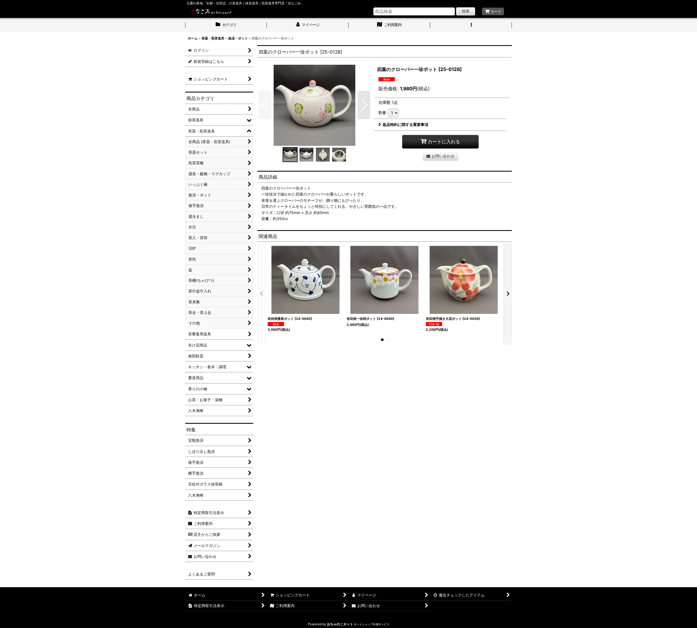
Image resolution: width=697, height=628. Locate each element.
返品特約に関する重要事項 (405, 124)
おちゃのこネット (340, 624)
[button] (471, 25)
